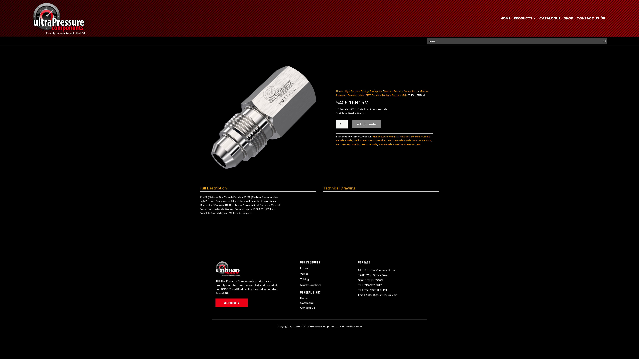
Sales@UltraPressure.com (381, 295)
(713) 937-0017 (372, 285)
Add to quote (366, 124)
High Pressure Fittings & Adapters (363, 91)
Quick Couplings (310, 285)
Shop (568, 19)
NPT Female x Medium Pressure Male (386, 95)
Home (505, 19)
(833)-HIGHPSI (378, 290)
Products (523, 19)
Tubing (304, 279)
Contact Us (588, 19)
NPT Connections (421, 140)
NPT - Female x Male (399, 140)
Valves (304, 273)
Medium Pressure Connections (401, 91)
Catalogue (549, 19)
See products (231, 302)
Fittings (305, 268)
